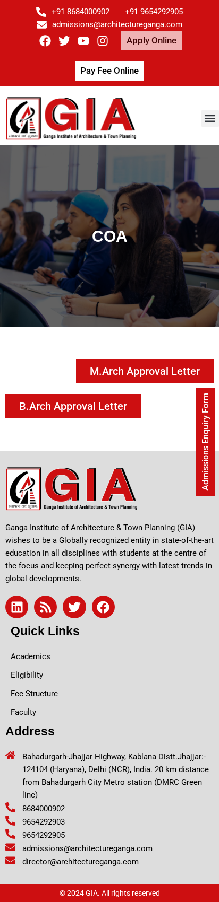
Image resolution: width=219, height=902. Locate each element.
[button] (210, 118)
